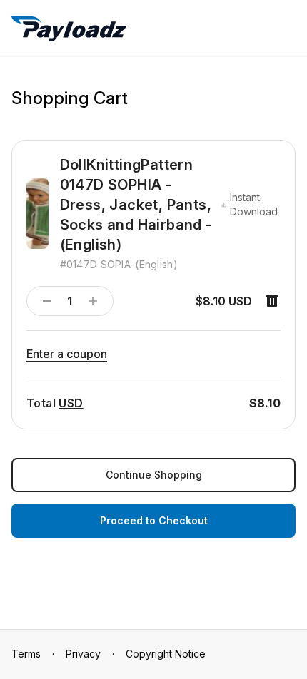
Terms (26, 654)
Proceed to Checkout (154, 520)
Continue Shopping (154, 475)
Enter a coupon (66, 354)
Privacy (83, 654)
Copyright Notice (166, 654)
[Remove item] (272, 301)
